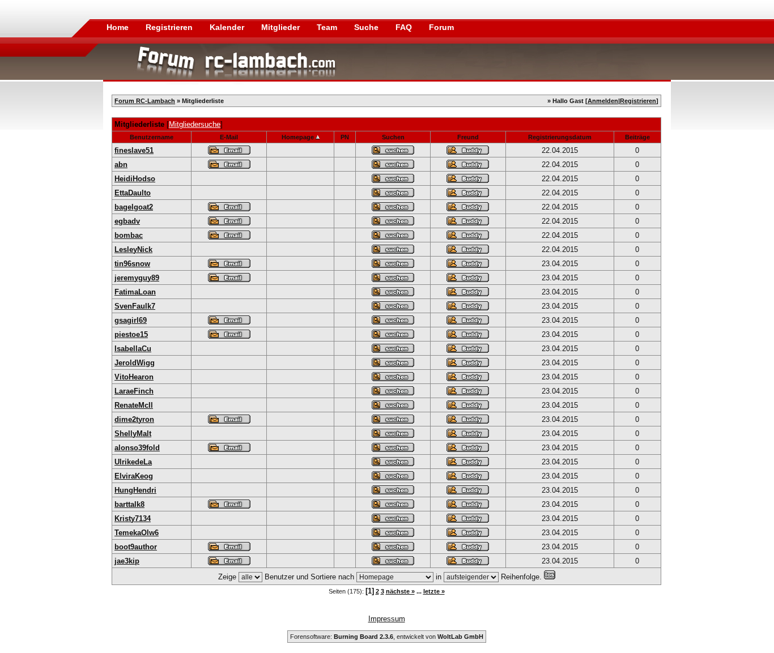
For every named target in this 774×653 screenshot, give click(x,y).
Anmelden (603, 100)
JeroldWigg (134, 362)
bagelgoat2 (133, 207)
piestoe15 (131, 334)
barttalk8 (129, 504)
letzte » (434, 591)
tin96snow (132, 263)
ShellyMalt (132, 433)
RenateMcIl (133, 405)
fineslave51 (134, 150)
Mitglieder (281, 27)
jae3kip (126, 561)
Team (328, 27)
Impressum (386, 618)
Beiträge (637, 137)
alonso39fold (137, 447)
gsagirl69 (130, 320)
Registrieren (170, 27)
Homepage (298, 137)
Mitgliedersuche (194, 124)
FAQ (404, 27)
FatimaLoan (135, 292)
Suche (367, 27)
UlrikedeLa (133, 462)
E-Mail (229, 137)
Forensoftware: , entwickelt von (386, 636)
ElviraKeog (133, 476)
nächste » (400, 591)
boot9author (135, 547)
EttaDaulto (132, 193)
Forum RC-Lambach (144, 100)
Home (118, 27)
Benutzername (151, 137)
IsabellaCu (132, 348)
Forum (441, 27)
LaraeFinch (134, 391)
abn (120, 164)
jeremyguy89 (136, 278)
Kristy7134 (132, 518)
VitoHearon (134, 377)
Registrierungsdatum (560, 137)
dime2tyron (134, 419)
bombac (128, 235)
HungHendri (135, 490)
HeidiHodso (134, 178)
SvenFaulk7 (134, 306)
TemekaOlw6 (136, 532)
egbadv (127, 221)
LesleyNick (133, 249)
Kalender (228, 27)
